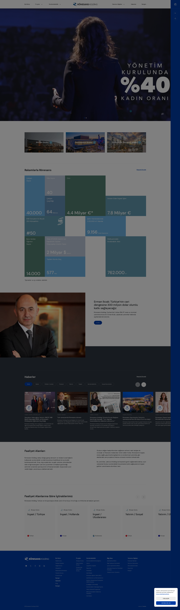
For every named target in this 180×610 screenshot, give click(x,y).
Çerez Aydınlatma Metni (162, 594)
